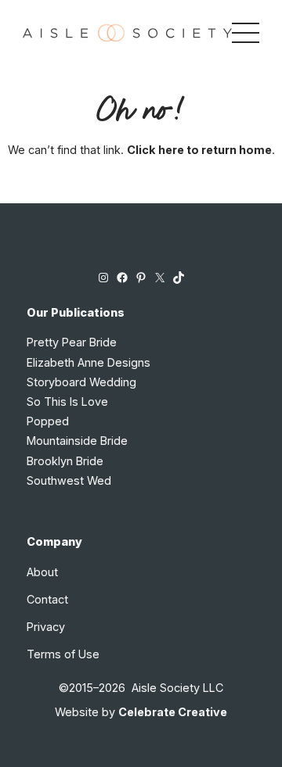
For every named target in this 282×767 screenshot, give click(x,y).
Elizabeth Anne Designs (88, 362)
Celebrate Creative (172, 712)
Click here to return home (199, 149)
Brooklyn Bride (65, 461)
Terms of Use (63, 654)
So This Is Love (67, 401)
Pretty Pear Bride (72, 342)
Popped (48, 421)
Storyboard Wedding (81, 382)
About (42, 572)
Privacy (46, 626)
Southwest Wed (69, 480)
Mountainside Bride (77, 440)
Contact (47, 599)
